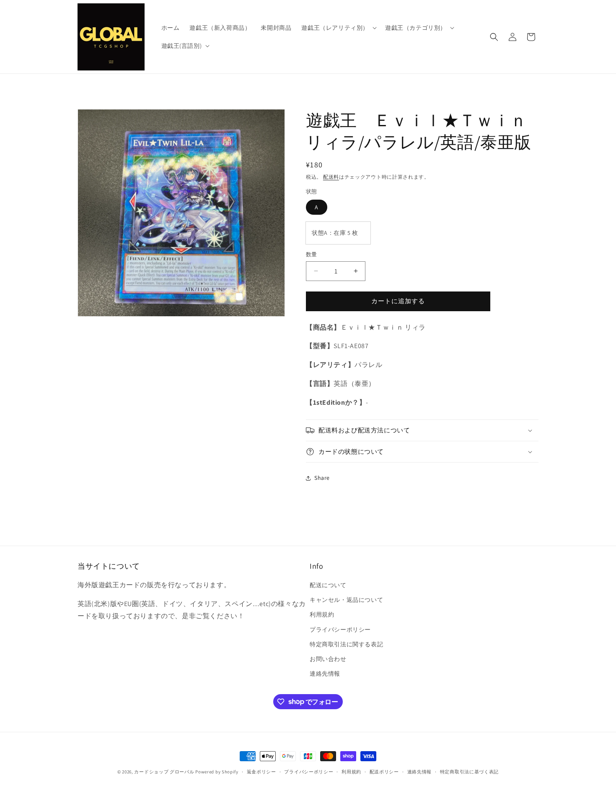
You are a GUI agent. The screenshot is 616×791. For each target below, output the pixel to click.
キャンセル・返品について (346, 600)
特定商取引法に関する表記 (346, 644)
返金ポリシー (261, 771)
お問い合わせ (328, 659)
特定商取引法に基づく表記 (469, 771)
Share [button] (322, 477)
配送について (328, 585)
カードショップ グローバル (164, 772)
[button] (338, 27)
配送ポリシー (384, 771)
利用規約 (322, 615)
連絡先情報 (325, 673)
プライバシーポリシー (340, 629)
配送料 (331, 177)
